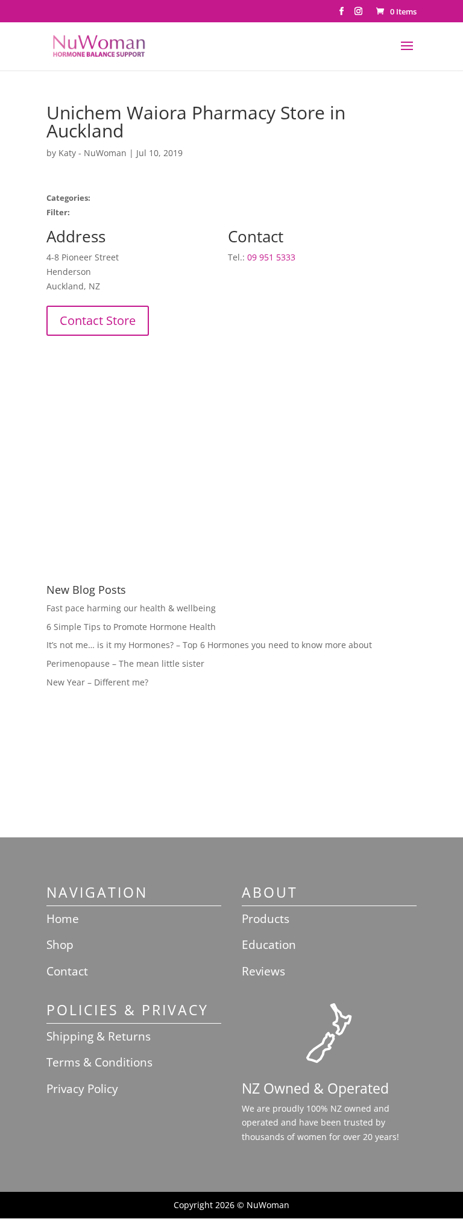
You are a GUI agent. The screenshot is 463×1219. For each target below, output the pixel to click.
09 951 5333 (271, 257)
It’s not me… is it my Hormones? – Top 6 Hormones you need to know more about (209, 644)
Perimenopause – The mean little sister (125, 663)
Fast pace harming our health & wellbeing (131, 608)
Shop (60, 945)
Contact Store (98, 320)
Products (265, 919)
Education (269, 945)
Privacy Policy (82, 1089)
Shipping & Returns (98, 1036)
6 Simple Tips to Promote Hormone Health (131, 626)
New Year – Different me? (97, 682)
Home (62, 919)
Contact (67, 971)
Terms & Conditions (99, 1062)
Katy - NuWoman (92, 153)
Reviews (263, 971)
